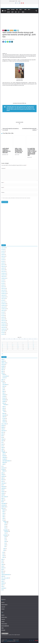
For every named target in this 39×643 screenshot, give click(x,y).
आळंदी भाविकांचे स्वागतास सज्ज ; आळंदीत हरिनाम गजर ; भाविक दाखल (6, 150)
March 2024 (3, 269)
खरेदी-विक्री (4, 455)
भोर (4, 543)
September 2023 (3, 278)
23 (33, 347)
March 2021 (3, 319)
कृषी (3, 388)
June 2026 (2, 251)
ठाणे (2, 466)
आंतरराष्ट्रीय (2, 366)
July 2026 (2, 249)
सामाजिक (3, 420)
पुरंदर (5, 539)
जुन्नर (5, 526)
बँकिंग (2, 501)
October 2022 (3, 295)
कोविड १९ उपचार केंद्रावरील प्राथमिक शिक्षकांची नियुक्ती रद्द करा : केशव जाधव (19, 150)
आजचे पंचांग (3, 364)
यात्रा (2, 562)
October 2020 (3, 327)
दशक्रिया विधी (4, 457)
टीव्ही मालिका (5, 404)
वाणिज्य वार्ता (4, 462)
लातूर (3, 554)
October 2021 (3, 307)
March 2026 (3, 256)
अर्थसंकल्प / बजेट (3, 363)
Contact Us (3, 619)
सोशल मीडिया (3, 588)
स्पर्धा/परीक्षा (4, 421)
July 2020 (2, 332)
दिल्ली (4, 411)
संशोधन (2, 581)
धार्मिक (2, 473)
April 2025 (3, 263)
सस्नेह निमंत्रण (3, 583)
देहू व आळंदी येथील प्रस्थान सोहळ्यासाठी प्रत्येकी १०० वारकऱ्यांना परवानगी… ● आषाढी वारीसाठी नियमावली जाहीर (32, 152)
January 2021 (3, 322)
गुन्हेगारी (12, 11)
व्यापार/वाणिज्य (4, 415)
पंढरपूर (2, 481)
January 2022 (3, 302)
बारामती (5, 541)
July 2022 (2, 300)
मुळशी (5, 545)
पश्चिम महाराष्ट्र (3, 486)
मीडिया (2, 559)
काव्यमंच (3, 386)
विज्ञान (2, 569)
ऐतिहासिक (2, 427)
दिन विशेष (2, 469)
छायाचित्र (2, 447)
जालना (3, 515)
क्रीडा (16, 11)
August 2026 (3, 247)
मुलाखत (3, 406)
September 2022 (3, 297)
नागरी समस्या (4, 394)
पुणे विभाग (2, 493)
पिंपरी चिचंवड (11, 30)
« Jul (2, 353)
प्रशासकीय (3, 401)
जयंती (2, 449)
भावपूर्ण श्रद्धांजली (3, 503)
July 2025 (2, 258)
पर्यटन (2, 484)
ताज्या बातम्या (12, 9)
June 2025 (2, 259)
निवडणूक (2, 479)
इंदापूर (5, 536)
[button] (22, 9)
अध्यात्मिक (2, 361)
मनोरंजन (3, 403)
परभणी (3, 518)
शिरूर (5, 528)
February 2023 (3, 288)
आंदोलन (2, 369)
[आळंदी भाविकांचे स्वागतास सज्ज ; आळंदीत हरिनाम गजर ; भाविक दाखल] (6, 136)
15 (28, 345)
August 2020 (3, 330)
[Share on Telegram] (10, 42)
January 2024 (3, 271)
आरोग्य (29, 9)
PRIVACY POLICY (4, 623)
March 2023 (3, 286)
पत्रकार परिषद (3, 483)
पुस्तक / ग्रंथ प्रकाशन (4, 496)
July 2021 (2, 312)
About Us (2, 615)
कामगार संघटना (3, 430)
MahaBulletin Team (11, 39)
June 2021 (2, 313)
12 (12, 345)
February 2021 (3, 320)
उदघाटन (3, 454)
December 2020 (3, 324)
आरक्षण (2, 371)
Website (2, 192)
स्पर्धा (2, 589)
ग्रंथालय (2, 444)
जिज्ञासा (3, 391)
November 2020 (3, 325)
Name (2, 182)
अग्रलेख (2, 359)
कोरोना (17, 9)
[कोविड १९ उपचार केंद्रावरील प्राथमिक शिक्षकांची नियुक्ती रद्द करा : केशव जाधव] (19, 136)
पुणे (2, 520)
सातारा (3, 555)
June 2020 (2, 334)
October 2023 (3, 276)
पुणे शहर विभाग (5, 530)
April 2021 (2, 317)
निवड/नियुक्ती (4, 399)
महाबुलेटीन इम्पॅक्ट (3, 506)
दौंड (4, 538)
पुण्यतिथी (2, 495)
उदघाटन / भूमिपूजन (4, 423)
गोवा (2, 442)
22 (28, 347)
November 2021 (3, 305)
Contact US (3, 606)
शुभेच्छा (3, 464)
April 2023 (2, 285)
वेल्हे (5, 546)
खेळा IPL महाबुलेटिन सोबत (5, 626)
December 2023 (3, 273)
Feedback (2, 609)
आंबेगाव (5, 523)
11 (7, 345)
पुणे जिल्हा (15, 30)
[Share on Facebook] (3, 42)
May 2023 (2, 283)
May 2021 (2, 315)
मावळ (5, 533)
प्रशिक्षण (2, 498)
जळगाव (3, 513)
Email (2, 187)
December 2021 (3, 303)
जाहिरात (23, 11)
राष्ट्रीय (3, 410)
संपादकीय (8, 9)
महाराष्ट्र (20, 9)
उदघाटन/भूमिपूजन (4, 384)
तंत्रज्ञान (3, 393)
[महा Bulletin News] (2, 10)
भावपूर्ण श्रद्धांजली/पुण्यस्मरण (6, 460)
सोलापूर (3, 557)
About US (2, 602)
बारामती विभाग (5, 535)
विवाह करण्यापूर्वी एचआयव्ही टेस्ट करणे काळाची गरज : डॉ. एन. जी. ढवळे (11, 129)
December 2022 (3, 291)
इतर (18, 11)
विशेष (17, 30)
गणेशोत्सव (2, 439)
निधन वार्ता (3, 398)
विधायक (3, 413)
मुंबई (3, 552)
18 (7, 347)
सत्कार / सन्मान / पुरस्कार (5, 578)
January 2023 (3, 290)
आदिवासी (2, 368)
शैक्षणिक (3, 416)
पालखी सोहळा (3, 488)
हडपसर (4, 548)
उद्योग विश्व (8, 11)
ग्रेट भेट (2, 446)
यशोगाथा (3, 408)
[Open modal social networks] (12, 42)
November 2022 (3, 293)
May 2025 (2, 261)
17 (2, 347)
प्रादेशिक (2, 500)
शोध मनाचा (3, 377)
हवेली (4, 550)
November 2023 (3, 274)
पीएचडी (2, 490)
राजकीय (25, 9)
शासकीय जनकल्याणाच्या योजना (5, 574)
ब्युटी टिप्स (3, 374)
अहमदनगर (3, 510)
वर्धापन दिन (3, 471)
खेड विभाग (4, 521)
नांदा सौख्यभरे (4, 459)
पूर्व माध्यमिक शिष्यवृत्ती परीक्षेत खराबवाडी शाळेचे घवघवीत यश (29, 129)
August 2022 (3, 298)
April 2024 (3, 268)
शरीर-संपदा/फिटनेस (5, 376)
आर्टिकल (2, 379)
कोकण (3, 511)
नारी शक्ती (3, 396)
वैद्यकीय (2, 573)
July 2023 (2, 280)
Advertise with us (4, 617)
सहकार (2, 584)
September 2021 (3, 308)
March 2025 (3, 264)
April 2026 (3, 254)
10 (2, 345)
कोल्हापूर (2, 434)
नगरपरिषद (2, 474)
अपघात (3, 383)
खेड (3, 30)
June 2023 (2, 281)
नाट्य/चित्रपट (3, 476)
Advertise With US (4, 604)
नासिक (8, 30)
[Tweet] (5, 42)
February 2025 (3, 266)
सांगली (2, 586)
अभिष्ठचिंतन (4, 452)
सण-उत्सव (3, 418)
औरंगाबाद (2, 429)
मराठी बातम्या (3, 505)
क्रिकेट (2, 435)
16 (33, 345)
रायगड (2, 566)
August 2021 (3, 310)
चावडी (3, 389)
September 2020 (3, 329)
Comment (3, 168)
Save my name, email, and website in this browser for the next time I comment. (16, 198)
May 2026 (2, 252)
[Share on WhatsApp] (8, 42)
